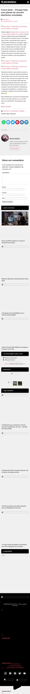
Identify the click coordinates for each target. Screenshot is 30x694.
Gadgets (21, 111)
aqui (24, 363)
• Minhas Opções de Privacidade (15, 667)
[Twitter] (20, 673)
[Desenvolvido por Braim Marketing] (21, 680)
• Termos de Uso (15, 663)
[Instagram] (5, 673)
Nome (4, 187)
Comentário (6, 172)
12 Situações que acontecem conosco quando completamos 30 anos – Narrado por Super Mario (14, 426)
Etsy (19, 99)
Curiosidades (15, 111)
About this (7, 363)
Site (3, 198)
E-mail (4, 192)
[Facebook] (10, 673)
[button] (4, 122)
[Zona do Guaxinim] (20, 383)
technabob (7, 106)
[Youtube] (24, 673)
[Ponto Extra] (15, 383)
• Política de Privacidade (15, 665)
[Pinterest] (15, 673)
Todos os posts (14, 148)
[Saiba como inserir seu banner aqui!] (10, 383)
